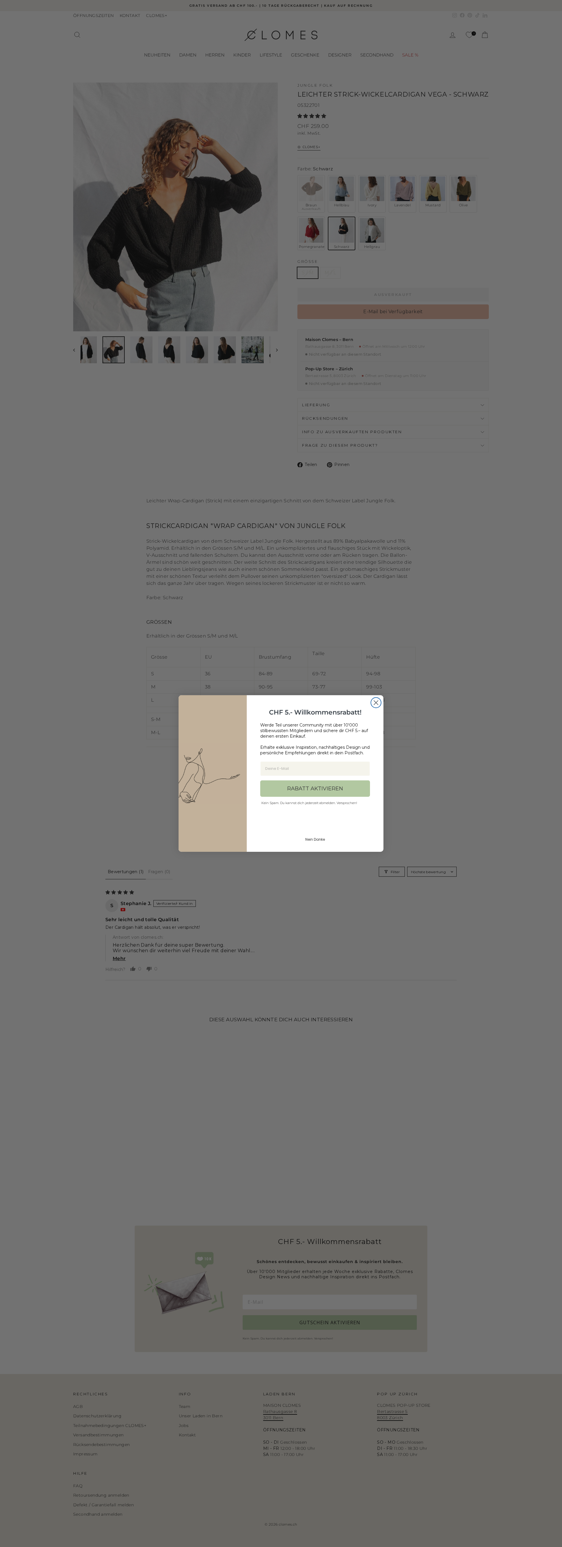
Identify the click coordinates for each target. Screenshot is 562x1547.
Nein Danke (315, 839)
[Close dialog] (376, 703)
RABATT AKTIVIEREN (315, 788)
